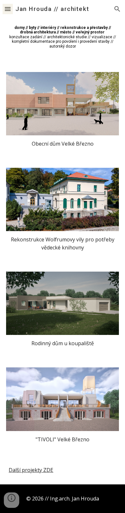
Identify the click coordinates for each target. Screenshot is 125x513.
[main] (62, 37)
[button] (7, 9)
